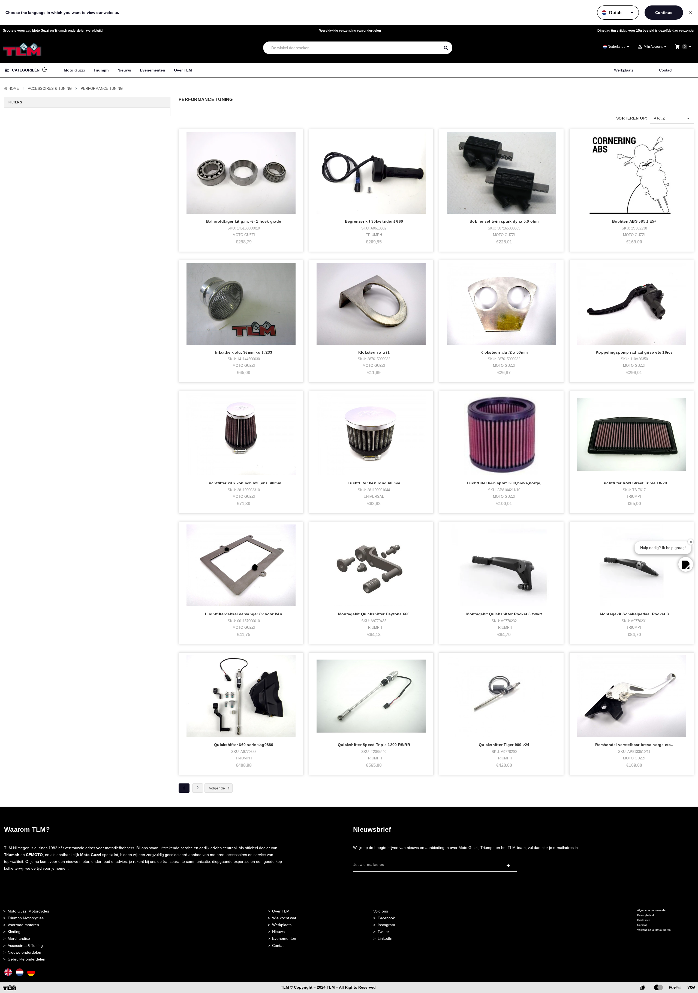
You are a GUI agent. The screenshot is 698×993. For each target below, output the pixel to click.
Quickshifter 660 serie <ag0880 (243, 744)
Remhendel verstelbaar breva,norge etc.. (634, 744)
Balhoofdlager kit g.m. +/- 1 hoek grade (243, 221)
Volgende (217, 788)
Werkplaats (623, 70)
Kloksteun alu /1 (374, 352)
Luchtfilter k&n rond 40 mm (374, 483)
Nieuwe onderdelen (24, 952)
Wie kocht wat (284, 918)
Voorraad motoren (23, 925)
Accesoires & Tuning (25, 945)
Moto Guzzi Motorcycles (28, 911)
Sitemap (642, 924)
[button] (686, 564)
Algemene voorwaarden (652, 910)
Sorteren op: (631, 118)
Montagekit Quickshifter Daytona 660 (374, 614)
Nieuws (124, 70)
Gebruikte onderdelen (26, 959)
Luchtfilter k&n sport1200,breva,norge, (504, 483)
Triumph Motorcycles (26, 918)
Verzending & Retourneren (654, 929)
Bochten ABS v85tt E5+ (634, 221)
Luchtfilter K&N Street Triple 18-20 (634, 483)
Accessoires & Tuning (50, 89)
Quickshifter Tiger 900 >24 (504, 744)
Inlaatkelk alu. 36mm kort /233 (243, 352)
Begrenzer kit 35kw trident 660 (374, 221)
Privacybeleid (645, 915)
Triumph (101, 70)
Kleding (14, 931)
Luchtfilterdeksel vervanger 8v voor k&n (243, 614)
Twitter (383, 931)
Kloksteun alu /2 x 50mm (504, 352)
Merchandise (19, 938)
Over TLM (183, 70)
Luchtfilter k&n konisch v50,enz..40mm (243, 483)
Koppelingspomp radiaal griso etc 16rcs (634, 352)
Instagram (386, 925)
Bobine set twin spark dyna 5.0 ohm (504, 221)
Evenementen (152, 70)
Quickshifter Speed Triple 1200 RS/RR (374, 744)
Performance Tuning (102, 89)
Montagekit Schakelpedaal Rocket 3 (634, 614)
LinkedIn (385, 938)
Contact (665, 70)
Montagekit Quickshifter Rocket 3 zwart (504, 614)
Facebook (386, 918)
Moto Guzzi (74, 70)
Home (13, 89)
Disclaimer (643, 920)
